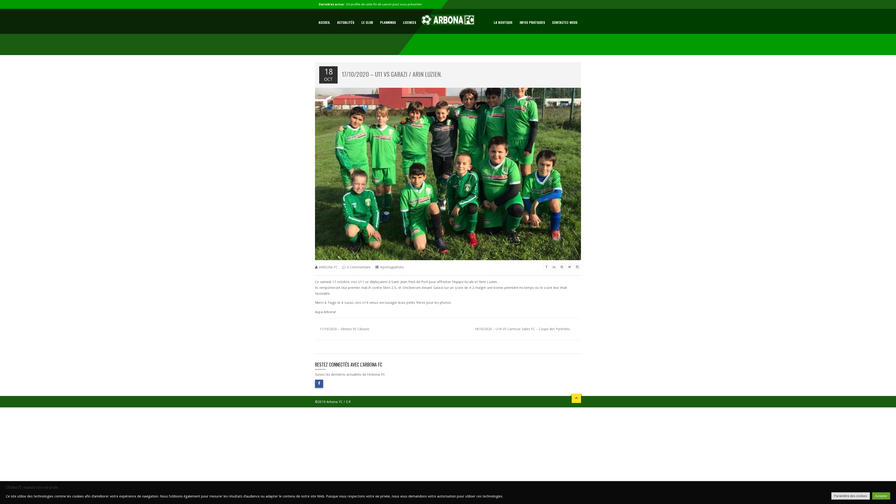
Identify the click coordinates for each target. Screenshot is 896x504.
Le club (367, 22)
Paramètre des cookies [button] (850, 496)
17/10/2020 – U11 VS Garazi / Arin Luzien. (392, 74)
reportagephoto (392, 267)
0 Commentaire (359, 267)
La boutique (503, 22)
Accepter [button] (881, 496)
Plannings (388, 22)
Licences (409, 22)
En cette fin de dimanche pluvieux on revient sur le (381, 4)
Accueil (324, 22)
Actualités (345, 22)
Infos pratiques (532, 22)
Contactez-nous (565, 22)
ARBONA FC (328, 267)
